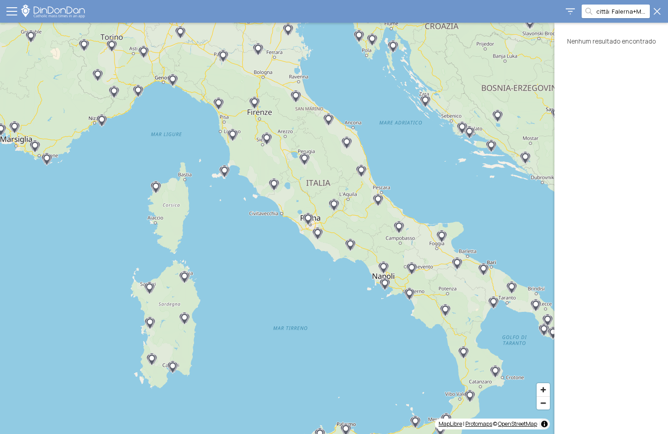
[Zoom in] (543, 389)
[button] (30, 37)
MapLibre (450, 424)
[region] (277, 228)
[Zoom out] (543, 402)
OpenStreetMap (517, 424)
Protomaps (478, 424)
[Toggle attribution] (544, 424)
